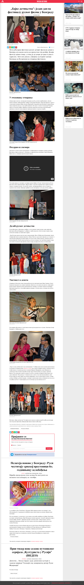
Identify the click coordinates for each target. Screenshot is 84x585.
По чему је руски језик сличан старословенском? (73, 74)
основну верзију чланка (37, 541)
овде (38, 583)
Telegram (52, 47)
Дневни (19, 445)
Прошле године (28, 368)
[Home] (2, 1)
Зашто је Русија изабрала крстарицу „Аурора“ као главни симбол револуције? (73, 16)
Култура (22, 15)
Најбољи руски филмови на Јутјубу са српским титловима (73, 120)
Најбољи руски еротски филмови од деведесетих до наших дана (74, 96)
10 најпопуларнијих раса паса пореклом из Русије (72, 52)
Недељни (14, 445)
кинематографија (14, 428)
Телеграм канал (31, 454)
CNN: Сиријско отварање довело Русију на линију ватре (73, 29)
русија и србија (25, 428)
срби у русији (13, 573)
